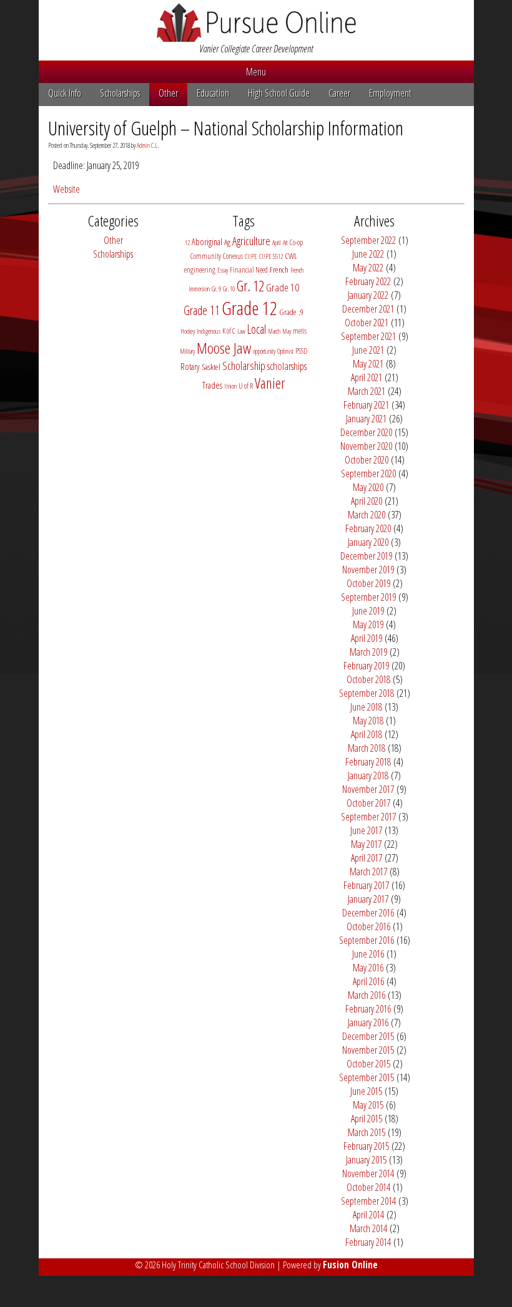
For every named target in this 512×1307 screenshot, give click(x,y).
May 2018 (368, 720)
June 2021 (368, 350)
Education (213, 93)
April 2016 (368, 981)
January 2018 (368, 775)
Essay (222, 270)
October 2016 (368, 926)
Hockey (187, 331)
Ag (227, 242)
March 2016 (366, 995)
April (276, 242)
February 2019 (366, 666)
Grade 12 (249, 308)
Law (241, 331)
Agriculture (251, 240)
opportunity (264, 351)
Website (66, 189)
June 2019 (368, 611)
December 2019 (366, 556)
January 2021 (366, 418)
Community (205, 256)
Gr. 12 (250, 286)
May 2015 (368, 1105)
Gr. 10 (229, 288)
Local (256, 329)
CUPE (251, 256)
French (279, 269)
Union (230, 386)
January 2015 (366, 1160)
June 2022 (368, 254)
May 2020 (368, 487)
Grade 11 (202, 310)
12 (187, 242)
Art (285, 242)
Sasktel (211, 366)
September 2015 (366, 1077)
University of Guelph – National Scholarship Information (225, 127)
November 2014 (368, 1173)
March (274, 331)
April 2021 (366, 377)
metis (300, 331)
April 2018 (366, 734)
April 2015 (366, 1118)
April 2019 (366, 638)
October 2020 (366, 460)
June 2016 (368, 954)
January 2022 (368, 295)
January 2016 (368, 1022)
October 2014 (368, 1187)
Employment (390, 93)
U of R (246, 386)
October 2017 (368, 803)
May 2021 (368, 364)
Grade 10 (282, 287)
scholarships (287, 366)
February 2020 (368, 528)
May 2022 (368, 268)
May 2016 (368, 967)
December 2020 (366, 432)
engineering (199, 270)
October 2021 (366, 322)
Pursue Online (256, 22)
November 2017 (368, 789)
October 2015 (368, 1064)
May (286, 331)
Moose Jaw (224, 348)
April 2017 (366, 858)
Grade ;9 (291, 312)
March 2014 (368, 1228)
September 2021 (368, 336)
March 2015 (366, 1132)
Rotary (190, 366)
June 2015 (366, 1091)
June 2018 (366, 707)
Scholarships (120, 93)
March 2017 (368, 871)
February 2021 (366, 405)
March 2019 (368, 652)
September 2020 (368, 473)
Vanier (270, 383)
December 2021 (368, 309)
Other (168, 93)
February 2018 (368, 762)
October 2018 (368, 679)
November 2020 (366, 446)
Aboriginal (207, 242)
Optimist (285, 351)
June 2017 (366, 830)
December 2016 (368, 913)
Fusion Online (350, 1264)
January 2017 (368, 899)
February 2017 (366, 885)
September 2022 (368, 240)
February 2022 (368, 281)
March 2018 (366, 748)
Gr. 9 (216, 288)
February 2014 (368, 1242)
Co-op (296, 242)
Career (339, 93)
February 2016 (368, 1009)
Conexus (233, 256)
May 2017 (366, 844)
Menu (256, 72)
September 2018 (366, 693)
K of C (228, 331)
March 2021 (366, 391)
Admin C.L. (148, 145)
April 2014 (368, 1215)
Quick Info (64, 93)
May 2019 (368, 624)
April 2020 (366, 501)
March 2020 (366, 515)
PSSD (301, 351)
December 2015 (368, 1036)
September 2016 (366, 940)
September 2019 (368, 597)
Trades (212, 385)
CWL (291, 255)
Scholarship (243, 365)
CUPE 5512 (271, 256)
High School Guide (279, 93)
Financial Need (249, 270)
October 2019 (368, 583)
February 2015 (366, 1146)
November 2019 (368, 569)
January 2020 (368, 542)
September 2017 (368, 817)
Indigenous (208, 331)
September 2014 (368, 1201)
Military (187, 351)
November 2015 (368, 1050)
